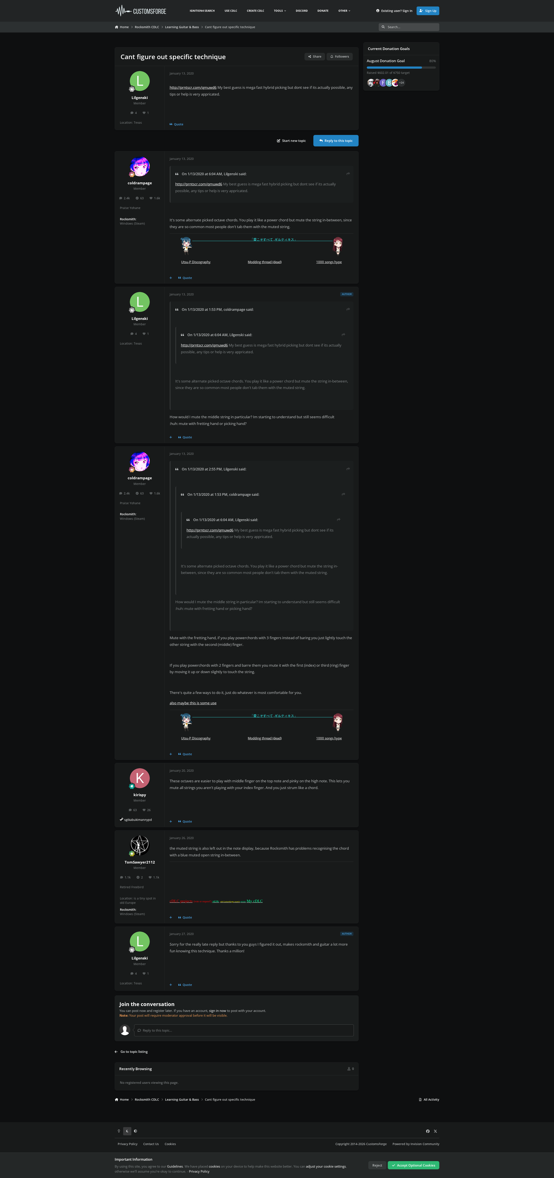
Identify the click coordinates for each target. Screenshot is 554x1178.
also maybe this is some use (193, 702)
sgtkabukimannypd (138, 820)
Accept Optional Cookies (416, 1165)
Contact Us (151, 1144)
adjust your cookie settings (326, 1166)
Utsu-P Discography (196, 262)
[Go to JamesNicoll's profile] (377, 83)
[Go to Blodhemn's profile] (389, 83)
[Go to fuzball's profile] (383, 83)
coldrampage (140, 182)
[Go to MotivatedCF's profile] (395, 83)
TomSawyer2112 (140, 862)
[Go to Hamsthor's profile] (371, 83)
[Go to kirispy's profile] (140, 778)
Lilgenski (140, 97)
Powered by (416, 1144)
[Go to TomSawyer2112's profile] (140, 846)
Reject (377, 1165)
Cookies (170, 1144)
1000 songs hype (329, 262)
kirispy (140, 794)
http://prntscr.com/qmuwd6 (193, 87)
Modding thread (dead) (265, 262)
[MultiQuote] (170, 278)
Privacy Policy (127, 1144)
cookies (214, 1166)
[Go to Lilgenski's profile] (140, 81)
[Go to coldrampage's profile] (140, 166)
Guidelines (175, 1166)
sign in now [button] (217, 1010)
